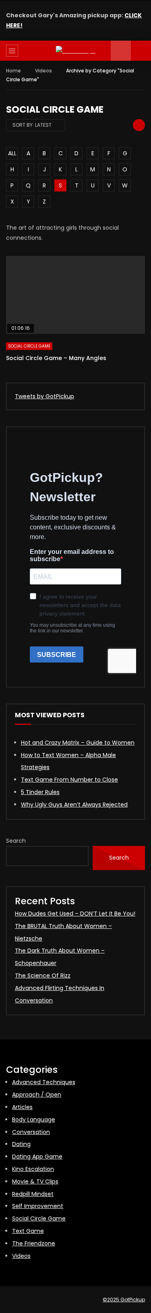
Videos (43, 70)
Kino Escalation (33, 1169)
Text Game (28, 1231)
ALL (12, 153)
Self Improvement (37, 1206)
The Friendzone (33, 1243)
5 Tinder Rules (40, 792)
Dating (21, 1144)
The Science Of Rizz (42, 975)
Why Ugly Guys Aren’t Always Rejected (74, 805)
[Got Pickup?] (75, 51)
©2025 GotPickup (124, 1299)
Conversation (31, 1132)
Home (13, 70)
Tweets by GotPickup (44, 396)
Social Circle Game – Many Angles (56, 358)
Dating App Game (37, 1156)
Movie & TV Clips (35, 1181)
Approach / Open (36, 1095)
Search (16, 841)
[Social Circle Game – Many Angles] (75, 295)
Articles (22, 1107)
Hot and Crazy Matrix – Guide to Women (77, 743)
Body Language (33, 1119)
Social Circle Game (29, 346)
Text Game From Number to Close (69, 780)
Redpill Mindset (33, 1194)
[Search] (141, 51)
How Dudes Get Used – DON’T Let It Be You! (75, 914)
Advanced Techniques (43, 1082)
